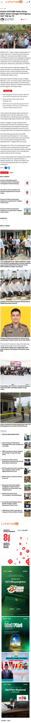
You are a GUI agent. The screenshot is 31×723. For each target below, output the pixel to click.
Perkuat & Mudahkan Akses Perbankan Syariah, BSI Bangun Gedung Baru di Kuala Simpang (9, 181)
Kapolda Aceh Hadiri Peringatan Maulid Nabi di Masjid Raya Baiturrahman (15, 302)
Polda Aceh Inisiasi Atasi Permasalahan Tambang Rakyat (12, 494)
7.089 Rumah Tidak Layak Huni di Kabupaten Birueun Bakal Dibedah (12, 511)
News (5, 8)
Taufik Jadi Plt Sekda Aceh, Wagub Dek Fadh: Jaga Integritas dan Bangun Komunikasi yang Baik (14, 349)
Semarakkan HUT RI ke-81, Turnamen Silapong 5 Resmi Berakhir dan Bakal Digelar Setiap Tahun (15, 387)
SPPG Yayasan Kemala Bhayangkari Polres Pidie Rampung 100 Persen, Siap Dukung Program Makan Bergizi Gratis (16, 105)
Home (1, 8)
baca (23, 19)
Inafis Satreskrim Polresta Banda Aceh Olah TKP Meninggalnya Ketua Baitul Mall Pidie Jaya (15, 425)
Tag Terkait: (4, 172)
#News (11, 172)
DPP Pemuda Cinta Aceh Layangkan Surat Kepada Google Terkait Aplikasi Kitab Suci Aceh (13, 469)
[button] (29, 1)
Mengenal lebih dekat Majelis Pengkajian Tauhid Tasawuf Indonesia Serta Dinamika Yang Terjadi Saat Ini (11, 487)
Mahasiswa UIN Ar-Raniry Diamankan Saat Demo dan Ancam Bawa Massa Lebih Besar (12, 461)
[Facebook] (6, 167)
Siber (8, 720)
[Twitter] (9, 167)
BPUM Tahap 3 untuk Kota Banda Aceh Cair (12, 477)
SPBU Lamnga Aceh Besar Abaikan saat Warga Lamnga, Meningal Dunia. (12, 452)
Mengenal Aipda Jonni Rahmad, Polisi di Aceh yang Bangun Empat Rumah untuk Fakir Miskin (15, 339)
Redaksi (4, 720)
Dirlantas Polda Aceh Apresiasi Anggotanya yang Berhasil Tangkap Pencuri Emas (11, 200)
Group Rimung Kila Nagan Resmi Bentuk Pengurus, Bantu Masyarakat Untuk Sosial (12, 503)
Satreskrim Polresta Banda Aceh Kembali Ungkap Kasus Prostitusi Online (10, 191)
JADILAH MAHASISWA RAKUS (10, 434)
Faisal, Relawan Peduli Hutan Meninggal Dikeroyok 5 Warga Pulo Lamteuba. (12, 444)
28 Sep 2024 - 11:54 (8, 20)
